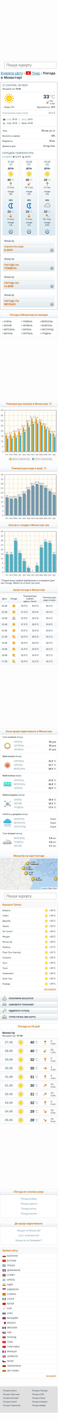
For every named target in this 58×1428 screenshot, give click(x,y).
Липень (27, 329)
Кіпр (9, 1308)
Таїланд (11, 1337)
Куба (10, 1313)
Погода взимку (29, 1198)
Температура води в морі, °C (28, 468)
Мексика (12, 1328)
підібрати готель (19, 1011)
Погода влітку (28, 1208)
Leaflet (44, 888)
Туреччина (13, 1347)
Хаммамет (8, 973)
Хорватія (12, 1356)
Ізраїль (11, 1280)
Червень (27, 325)
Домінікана (13, 1270)
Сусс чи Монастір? (28, 1235)
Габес (5, 915)
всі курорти (50, 989)
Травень (27, 321)
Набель (6, 947)
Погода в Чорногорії (11, 1405)
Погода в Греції (38, 1398)
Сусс (5, 963)
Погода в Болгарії (10, 1398)
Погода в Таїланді (39, 1391)
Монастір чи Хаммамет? (29, 1240)
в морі (14, 248)
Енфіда (6, 984)
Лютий (8, 325)
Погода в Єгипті (10, 1391)
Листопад (47, 329)
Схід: (9, 119)
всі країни (51, 1375)
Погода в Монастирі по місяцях (29, 315)
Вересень (47, 321)
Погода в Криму (39, 1405)
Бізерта (6, 910)
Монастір (7, 942)
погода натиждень (11, 266)
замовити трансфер (21, 1004)
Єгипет (11, 1275)
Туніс (36, 73)
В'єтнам (11, 1261)
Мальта (11, 1323)
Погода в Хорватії (39, 1402)
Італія (10, 1299)
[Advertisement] (29, 30)
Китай (10, 1304)
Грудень (46, 333)
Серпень (28, 333)
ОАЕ (9, 1332)
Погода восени (29, 1213)
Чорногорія (14, 1366)
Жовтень (47, 325)
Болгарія (12, 1256)
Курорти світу (12, 73)
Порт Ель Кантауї (11, 952)
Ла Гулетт (7, 931)
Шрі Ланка (13, 1371)
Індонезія (12, 1289)
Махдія (6, 936)
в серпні (7, 156)
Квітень (8, 333)
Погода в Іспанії (10, 1402)
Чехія (10, 1361)
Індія (10, 1284)
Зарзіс (5, 926)
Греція (11, 1265)
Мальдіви (12, 1318)
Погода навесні (28, 1203)
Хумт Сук (7, 978)
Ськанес (6, 957)
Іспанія (11, 1294)
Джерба (6, 921)
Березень (9, 329)
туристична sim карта (22, 1017)
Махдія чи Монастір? (28, 1230)
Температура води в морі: (15, 113)
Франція (11, 1351)
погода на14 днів (11, 285)
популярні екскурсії (21, 998)
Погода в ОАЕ (38, 1394)
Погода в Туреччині (11, 1394)
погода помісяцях (11, 303)
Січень (8, 321)
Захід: (24, 119)
